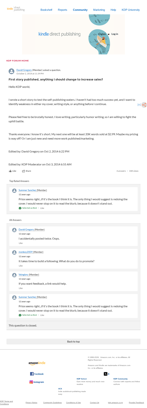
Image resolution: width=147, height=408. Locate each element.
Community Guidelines (52, 403)
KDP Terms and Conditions (6, 402)
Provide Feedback (136, 403)
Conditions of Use (73, 403)
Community (80, 9)
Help (113, 9)
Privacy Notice (31, 403)
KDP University (131, 9)
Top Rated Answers (19, 181)
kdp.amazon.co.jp (115, 403)
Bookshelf (46, 9)
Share (28, 171)
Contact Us (94, 403)
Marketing (99, 9)
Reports (62, 9)
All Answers (15, 220)
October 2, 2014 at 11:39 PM (30, 73)
